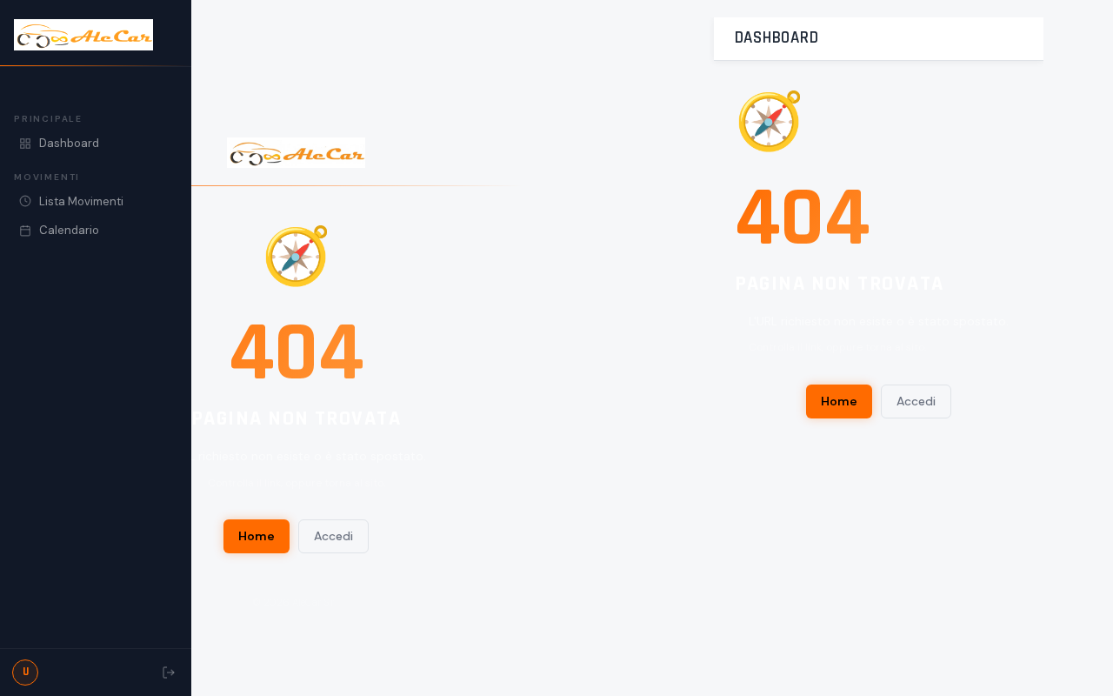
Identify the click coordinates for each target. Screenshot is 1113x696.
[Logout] (168, 672)
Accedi (333, 536)
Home (256, 536)
